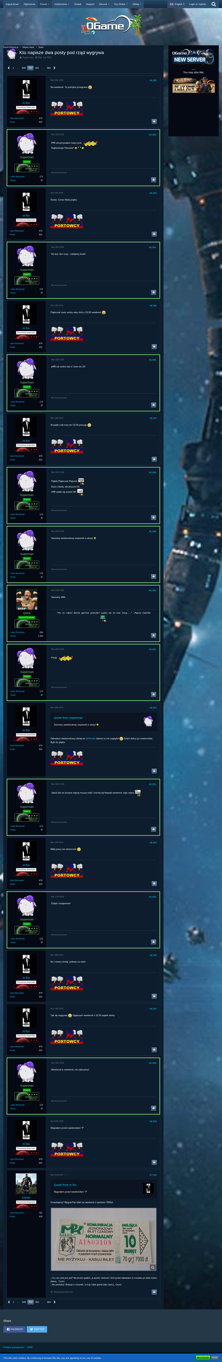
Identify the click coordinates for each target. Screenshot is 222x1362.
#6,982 (152, 134)
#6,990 (152, 590)
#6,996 (153, 955)
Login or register (197, 4)
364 (49, 68)
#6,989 (152, 531)
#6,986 (152, 360)
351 (37, 68)
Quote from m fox (65, 1185)
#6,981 (153, 80)
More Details (203, 1358)
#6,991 (152, 649)
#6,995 (152, 897)
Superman (28, 57)
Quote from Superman (68, 717)
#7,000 (153, 1175)
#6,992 (153, 707)
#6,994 (153, 842)
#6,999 (153, 1121)
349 (24, 68)
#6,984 (152, 247)
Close (214, 1358)
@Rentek (91, 738)
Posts (12, 122)
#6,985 (153, 305)
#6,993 (152, 784)
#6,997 (153, 1008)
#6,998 (152, 1063)
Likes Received (17, 118)
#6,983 (153, 193)
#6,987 (153, 418)
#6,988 (152, 472)
